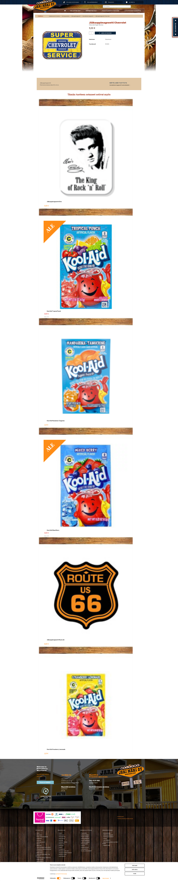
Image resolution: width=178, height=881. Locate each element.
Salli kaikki (134, 865)
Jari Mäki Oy (132, 2)
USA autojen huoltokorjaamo (72, 2)
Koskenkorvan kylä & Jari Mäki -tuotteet (110, 842)
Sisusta (38, 843)
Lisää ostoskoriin (106, 33)
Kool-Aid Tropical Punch (54, 311)
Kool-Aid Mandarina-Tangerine (56, 420)
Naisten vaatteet (85, 836)
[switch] (73, 878)
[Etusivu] (65, 11)
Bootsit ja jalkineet (85, 840)
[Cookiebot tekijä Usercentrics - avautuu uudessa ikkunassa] (41, 878)
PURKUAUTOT (40, 859)
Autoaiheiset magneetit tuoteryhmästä (119, 85)
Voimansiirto (40, 850)
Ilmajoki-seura (106, 845)
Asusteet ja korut (85, 847)
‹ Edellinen (40, 16)
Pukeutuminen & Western (86, 830)
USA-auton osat (75, 10)
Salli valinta (134, 869)
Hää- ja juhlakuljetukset (92, 2)
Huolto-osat (61, 835)
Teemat (105, 838)
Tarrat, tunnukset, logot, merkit (44, 847)
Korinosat (39, 840)
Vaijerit (60, 847)
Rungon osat (61, 843)
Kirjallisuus (39, 838)
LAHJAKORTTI (40, 861)
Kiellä (134, 873)
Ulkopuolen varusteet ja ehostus (44, 849)
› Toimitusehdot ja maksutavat (125, 818)
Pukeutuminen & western (110, 10)
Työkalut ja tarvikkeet (108, 836)
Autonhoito (39, 835)
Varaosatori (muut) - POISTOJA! (44, 857)
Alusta (38, 833)
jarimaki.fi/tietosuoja (61, 873)
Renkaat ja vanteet (41, 842)
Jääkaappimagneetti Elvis (54, 201)
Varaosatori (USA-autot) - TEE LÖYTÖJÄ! (43, 855)
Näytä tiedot (106, 878)
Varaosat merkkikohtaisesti (65, 852)
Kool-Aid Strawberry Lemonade (56, 749)
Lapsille (83, 845)
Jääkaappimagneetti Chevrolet (102, 16)
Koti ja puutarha (65, 16)
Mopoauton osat (91, 10)
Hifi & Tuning (62, 838)
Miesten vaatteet (85, 835)
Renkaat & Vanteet (63, 842)
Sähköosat (39, 845)
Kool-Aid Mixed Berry (53, 530)
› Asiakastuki (120, 816)
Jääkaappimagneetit (76, 16)
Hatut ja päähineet (85, 838)
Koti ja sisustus (84, 843)
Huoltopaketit (62, 836)
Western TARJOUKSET (86, 850)
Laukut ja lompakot (85, 842)
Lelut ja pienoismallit (108, 835)
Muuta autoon (40, 852)
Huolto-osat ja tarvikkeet (42, 836)
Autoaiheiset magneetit (87, 16)
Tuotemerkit (84, 833)
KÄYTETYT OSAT (62, 854)
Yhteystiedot (111, 2)
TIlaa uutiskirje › (45, 782)
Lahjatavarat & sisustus (132, 10)
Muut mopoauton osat (63, 850)
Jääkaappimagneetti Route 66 (55, 640)
